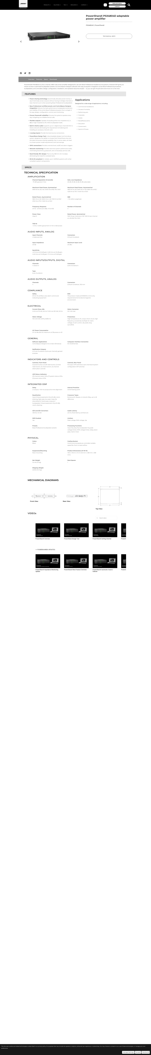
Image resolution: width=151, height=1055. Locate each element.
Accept (138, 1052)
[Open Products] (50, 5)
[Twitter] (25, 73)
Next (79, 41)
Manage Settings (128, 1052)
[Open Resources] (77, 5)
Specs (46, 79)
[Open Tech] (67, 5)
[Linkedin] (29, 73)
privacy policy (42, 1046)
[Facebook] (21, 73)
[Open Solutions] (60, 5)
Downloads (53, 79)
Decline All (145, 1052)
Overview (31, 79)
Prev (21, 41)
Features (39, 79)
